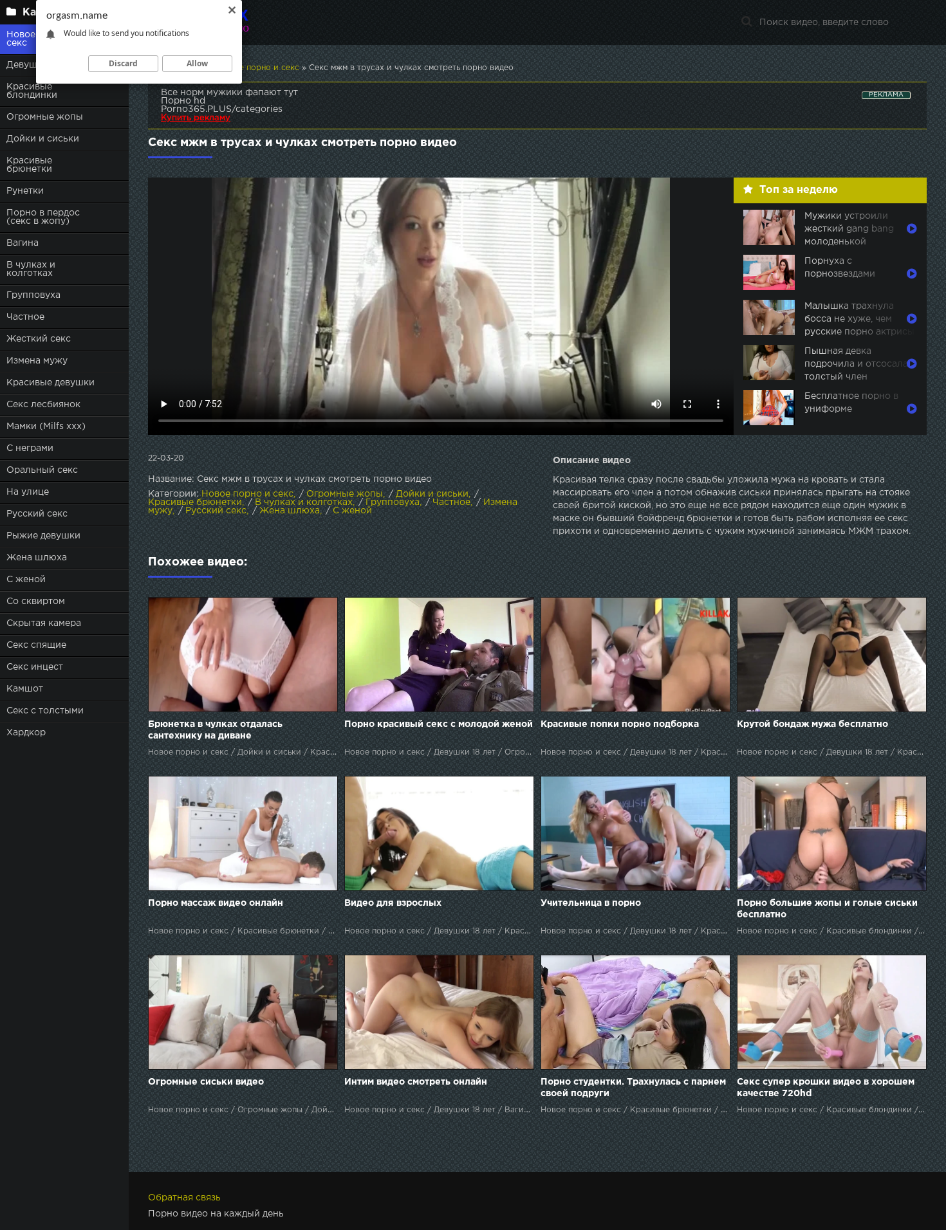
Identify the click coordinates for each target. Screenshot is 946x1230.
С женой (26, 579)
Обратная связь (184, 1198)
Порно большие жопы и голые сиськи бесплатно (827, 909)
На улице (27, 492)
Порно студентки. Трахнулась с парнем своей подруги (633, 1087)
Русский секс (37, 514)
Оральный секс (42, 470)
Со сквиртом (35, 601)
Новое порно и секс (247, 494)
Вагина (22, 243)
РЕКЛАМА (886, 95)
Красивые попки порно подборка (620, 724)
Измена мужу (37, 361)
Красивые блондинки (31, 91)
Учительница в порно (591, 903)
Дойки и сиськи (42, 139)
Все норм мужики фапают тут (229, 92)
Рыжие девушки (43, 536)
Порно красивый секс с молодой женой (438, 724)
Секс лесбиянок (43, 404)
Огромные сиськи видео (206, 1082)
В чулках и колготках (30, 269)
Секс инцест (34, 667)
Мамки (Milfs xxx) (46, 426)
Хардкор (26, 733)
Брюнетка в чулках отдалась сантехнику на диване (215, 730)
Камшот (24, 689)
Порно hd (183, 101)
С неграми (29, 448)
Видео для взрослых (392, 903)
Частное (25, 317)
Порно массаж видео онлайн (215, 903)
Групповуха (33, 295)
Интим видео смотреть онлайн (415, 1082)
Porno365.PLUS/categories (222, 109)
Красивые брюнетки (29, 165)
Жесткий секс (38, 339)
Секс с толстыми (45, 711)
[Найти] (746, 22)
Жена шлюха (36, 558)
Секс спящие (36, 645)
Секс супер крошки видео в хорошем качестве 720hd (825, 1087)
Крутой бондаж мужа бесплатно (812, 724)
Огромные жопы (44, 117)
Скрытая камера (43, 623)
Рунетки (25, 191)
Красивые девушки (50, 383)
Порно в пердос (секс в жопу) (43, 217)
